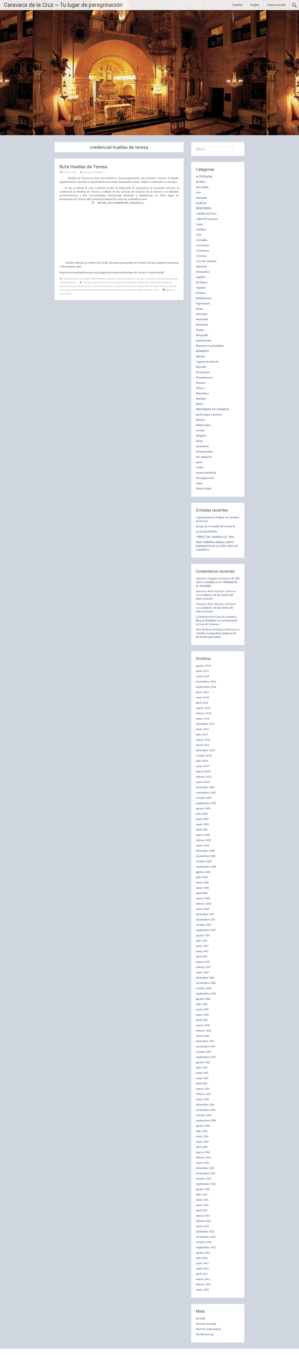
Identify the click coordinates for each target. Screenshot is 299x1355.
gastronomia (203, 340)
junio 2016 (202, 1009)
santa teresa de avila (148, 290)
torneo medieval (206, 472)
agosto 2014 (203, 1125)
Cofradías (201, 240)
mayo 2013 (202, 1205)
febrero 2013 (203, 1220)
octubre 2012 (204, 1242)
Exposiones (203, 303)
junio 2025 (202, 671)
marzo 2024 (203, 708)
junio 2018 (202, 882)
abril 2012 (202, 1273)
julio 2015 (201, 1067)
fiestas (200, 329)
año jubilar (85, 278)
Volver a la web (276, 5)
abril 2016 (202, 1020)
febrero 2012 (203, 1284)
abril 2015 (201, 1083)
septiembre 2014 (206, 1120)
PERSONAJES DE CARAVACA (212, 409)
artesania (201, 197)
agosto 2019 (203, 808)
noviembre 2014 (206, 1109)
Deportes (201, 266)
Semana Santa (204, 451)
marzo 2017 (203, 961)
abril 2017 (201, 956)
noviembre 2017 (205, 919)
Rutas (175, 278)
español (111, 278)
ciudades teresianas (125, 282)
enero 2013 (202, 1226)
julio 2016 (202, 1004)
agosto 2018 (203, 871)
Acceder (201, 1318)
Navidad (201, 398)
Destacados (202, 271)
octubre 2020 (204, 755)
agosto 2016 (203, 998)
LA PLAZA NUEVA (206, 531)
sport (199, 462)
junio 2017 (202, 946)
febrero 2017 (203, 967)
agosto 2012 (203, 1252)
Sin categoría (203, 456)
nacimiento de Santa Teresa (152, 286)
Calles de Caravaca (207, 218)
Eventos (120, 278)
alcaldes (200, 181)
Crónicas (201, 255)
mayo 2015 (202, 1078)
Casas (199, 224)
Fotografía (202, 335)
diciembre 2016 (205, 977)
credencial (142, 282)
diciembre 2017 (205, 914)
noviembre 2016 (206, 983)
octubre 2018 (203, 861)
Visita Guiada (203, 488)
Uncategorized (67, 282)
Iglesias (130, 278)
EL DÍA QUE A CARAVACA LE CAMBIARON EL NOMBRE (218, 582)
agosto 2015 (203, 1062)
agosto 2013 (203, 1189)
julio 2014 (202, 1131)
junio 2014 (202, 1136)
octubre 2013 (203, 1178)
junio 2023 (202, 729)
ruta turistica (128, 290)
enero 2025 (202, 676)
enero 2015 (202, 1099)
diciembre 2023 (205, 723)
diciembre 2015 (205, 1041)
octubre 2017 (203, 924)
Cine (199, 234)
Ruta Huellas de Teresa (83, 166)
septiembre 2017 (206, 930)
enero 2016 (202, 1035)
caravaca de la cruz (103, 282)
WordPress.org (205, 1334)
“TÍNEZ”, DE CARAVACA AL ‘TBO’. (215, 536)
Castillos (201, 229)
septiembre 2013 (206, 1183)
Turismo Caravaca (92, 172)
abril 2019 (202, 829)
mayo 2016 (202, 1014)
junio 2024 (202, 692)
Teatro (200, 467)
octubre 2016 (203, 988)
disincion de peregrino (79, 286)
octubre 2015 (203, 1051)
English (254, 5)
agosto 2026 (203, 665)
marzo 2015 (203, 1088)
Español (237, 5)
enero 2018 (202, 908)
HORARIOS (202, 351)
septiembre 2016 (206, 993)
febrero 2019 (203, 840)
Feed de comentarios (208, 1329)
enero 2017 (202, 972)
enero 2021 (202, 745)
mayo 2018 (202, 887)
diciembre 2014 (205, 1104)
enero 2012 (202, 1289)
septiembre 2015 (206, 1057)
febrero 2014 (203, 1157)
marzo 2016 (203, 1025)
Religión (201, 435)
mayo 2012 (202, 1268)
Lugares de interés (145, 278)
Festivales (202, 314)
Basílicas (201, 203)
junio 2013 (202, 1199)
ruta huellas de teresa (108, 290)
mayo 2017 (202, 951)
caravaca (87, 282)
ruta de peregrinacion (84, 290)
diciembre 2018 (205, 850)
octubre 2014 (203, 1115)
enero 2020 (203, 782)
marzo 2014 (203, 1152)
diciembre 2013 (205, 1168)
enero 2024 (203, 718)
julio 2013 (201, 1194)
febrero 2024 (203, 713)
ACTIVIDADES (70, 278)
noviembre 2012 (206, 1236)
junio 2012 (202, 1263)
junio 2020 (202, 766)
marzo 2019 (203, 834)
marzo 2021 (203, 739)
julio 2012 (202, 1258)
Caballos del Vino (206, 213)
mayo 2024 (202, 697)
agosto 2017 (203, 935)
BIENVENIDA (99, 278)
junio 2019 (202, 819)
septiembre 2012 (206, 1247)
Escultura (201, 282)
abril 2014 (202, 1146)
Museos (200, 382)
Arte (198, 192)
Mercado (201, 366)
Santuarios (202, 446)
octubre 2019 (203, 797)
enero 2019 (202, 845)
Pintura (200, 419)
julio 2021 (202, 734)
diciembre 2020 (205, 750)
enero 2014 (202, 1162)
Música (200, 388)
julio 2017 (201, 940)
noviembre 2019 (206, 792)
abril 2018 (202, 893)
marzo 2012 (203, 1279)
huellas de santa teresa (105, 286)
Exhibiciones (204, 298)
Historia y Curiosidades (210, 345)
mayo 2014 (202, 1141)
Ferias (199, 308)
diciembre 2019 (205, 787)
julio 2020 (202, 760)
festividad (202, 319)
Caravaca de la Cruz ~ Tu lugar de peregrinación (63, 5)
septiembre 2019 (206, 803)
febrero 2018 (203, 903)
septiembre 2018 (206, 866)
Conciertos (202, 245)
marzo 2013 (203, 1215)
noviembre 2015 (205, 1046)
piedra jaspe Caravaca (209, 414)
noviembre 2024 (206, 681)
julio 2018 (202, 877)
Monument (203, 372)
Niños (199, 403)
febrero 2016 (203, 1030)
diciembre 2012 (205, 1231)
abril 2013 (201, 1210)
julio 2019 (202, 813)
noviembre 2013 (205, 1173)
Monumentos (163, 278)
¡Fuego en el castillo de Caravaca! (215, 526)
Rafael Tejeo (203, 425)
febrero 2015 (203, 1094)
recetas (200, 430)
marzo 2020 (203, 771)
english (200, 277)
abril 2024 (202, 702)
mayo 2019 (202, 824)
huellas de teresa (127, 286)
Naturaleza (202, 393)
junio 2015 (202, 1072)
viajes (199, 483)
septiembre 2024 (206, 686)
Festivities (202, 324)
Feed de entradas (206, 1323)
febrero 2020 (204, 776)
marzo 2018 (203, 898)
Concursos (202, 250)
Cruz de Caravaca (206, 261)
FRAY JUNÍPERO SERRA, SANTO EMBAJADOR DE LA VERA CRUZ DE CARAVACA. (217, 546)
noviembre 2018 (206, 856)
